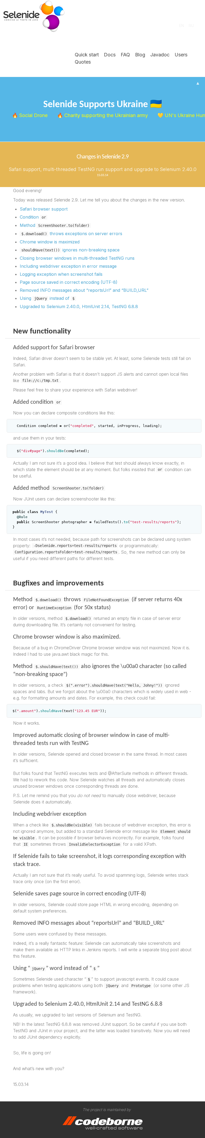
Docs (110, 54)
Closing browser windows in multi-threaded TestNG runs (77, 258)
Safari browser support (44, 209)
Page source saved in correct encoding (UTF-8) (68, 282)
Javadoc (159, 54)
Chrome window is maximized (50, 241)
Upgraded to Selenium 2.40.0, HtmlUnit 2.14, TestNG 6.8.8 (79, 306)
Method (54, 225)
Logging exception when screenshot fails (61, 274)
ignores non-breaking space (70, 250)
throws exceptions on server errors (71, 233)
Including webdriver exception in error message (68, 266)
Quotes (83, 62)
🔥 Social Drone (30, 115)
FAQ (125, 54)
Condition (33, 217)
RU (191, 25)
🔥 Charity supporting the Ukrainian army (103, 115)
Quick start (87, 54)
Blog (140, 54)
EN (181, 25)
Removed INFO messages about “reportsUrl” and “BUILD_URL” (84, 290)
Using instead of (47, 298)
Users (181, 54)
